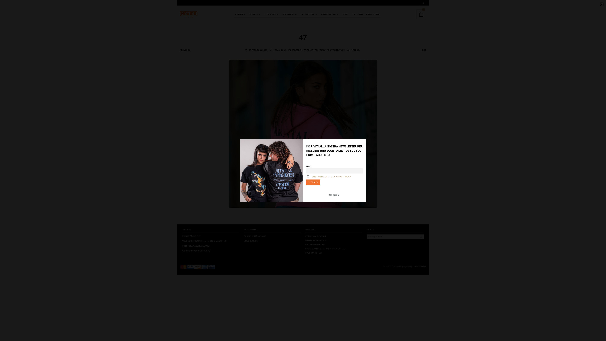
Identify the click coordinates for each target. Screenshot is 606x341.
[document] (303, 170)
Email (309, 166)
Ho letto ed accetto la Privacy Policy (331, 177)
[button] (601, 4)
